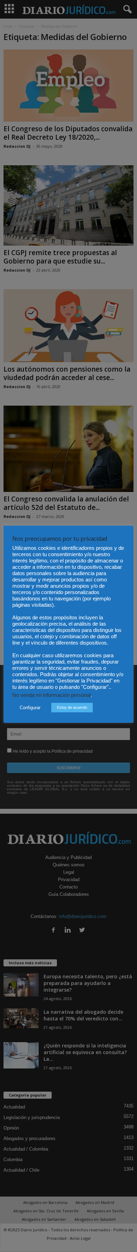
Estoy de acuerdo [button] (72, 707)
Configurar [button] (30, 707)
